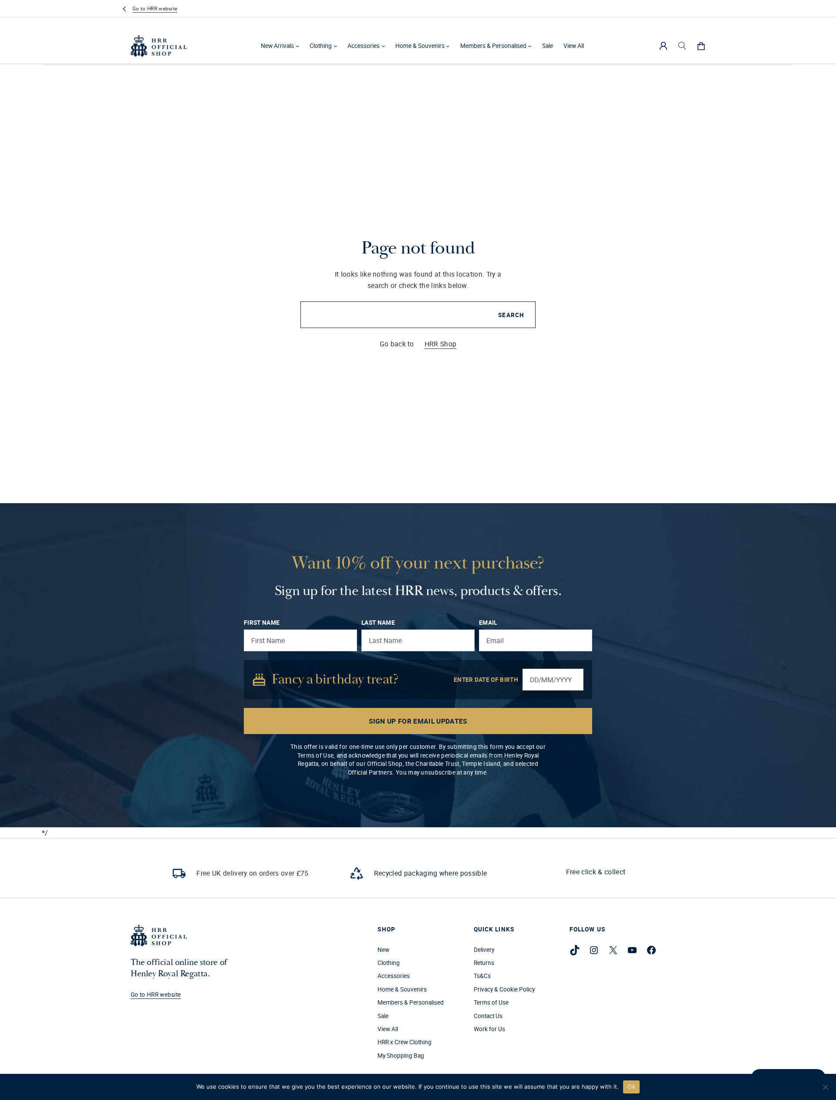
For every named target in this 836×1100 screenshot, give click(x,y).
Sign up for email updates (418, 721)
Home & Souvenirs (420, 46)
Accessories (363, 46)
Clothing (321, 46)
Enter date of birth (486, 680)
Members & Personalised (493, 46)
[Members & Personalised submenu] (529, 45)
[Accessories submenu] (383, 45)
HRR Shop (441, 344)
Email (488, 622)
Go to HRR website (154, 8)
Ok (631, 1086)
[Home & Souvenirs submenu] (447, 45)
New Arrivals (277, 46)
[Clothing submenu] (335, 45)
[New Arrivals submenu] (297, 45)
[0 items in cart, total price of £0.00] (701, 45)
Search (511, 315)
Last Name (378, 622)
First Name (262, 622)
